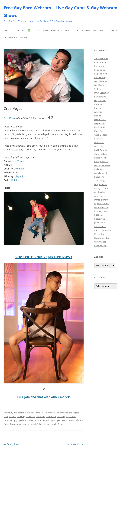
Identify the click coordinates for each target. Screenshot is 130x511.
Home (7, 30)
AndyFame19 (100, 173)
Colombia (19, 168)
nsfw (77, 420)
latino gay (55, 420)
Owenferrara (100, 241)
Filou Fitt (98, 138)
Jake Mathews (100, 66)
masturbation (67, 420)
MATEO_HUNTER (102, 165)
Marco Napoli (100, 157)
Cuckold (72, 416)
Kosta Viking (100, 77)
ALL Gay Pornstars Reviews (90, 30)
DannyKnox (11, 444)
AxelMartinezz (101, 192)
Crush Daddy (100, 96)
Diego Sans (99, 123)
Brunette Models (35, 412)
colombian (51, 416)
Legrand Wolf (100, 73)
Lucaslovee (99, 218)
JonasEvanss (100, 226)
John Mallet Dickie (55, 424)
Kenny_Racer (100, 234)
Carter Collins (100, 153)
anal (6, 416)
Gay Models (49, 412)
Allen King (99, 111)
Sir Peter (98, 89)
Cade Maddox (100, 134)
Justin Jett (98, 104)
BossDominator (101, 237)
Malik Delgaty (100, 150)
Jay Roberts (99, 127)
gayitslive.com (34, 420)
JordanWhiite (75, 444)
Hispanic (19, 176)
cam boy (21, 416)
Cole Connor (100, 62)
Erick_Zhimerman (102, 230)
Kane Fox (98, 131)
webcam (23, 424)
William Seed (100, 119)
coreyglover (99, 195)
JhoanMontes (100, 211)
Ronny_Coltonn (101, 188)
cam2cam (30, 416)
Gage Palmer (100, 100)
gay (16, 420)
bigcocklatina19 (101, 203)
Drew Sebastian (101, 92)
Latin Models (62, 412)
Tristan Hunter (101, 58)
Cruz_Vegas (9, 118)
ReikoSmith (99, 169)
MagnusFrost (100, 184)
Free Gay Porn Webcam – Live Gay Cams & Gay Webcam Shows (60, 11)
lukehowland (100, 245)
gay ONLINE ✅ (23, 30)
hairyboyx (99, 176)
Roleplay (14, 424)
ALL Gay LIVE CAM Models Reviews (53, 30)
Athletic (15, 180)
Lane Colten (100, 69)
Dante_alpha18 (101, 199)
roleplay (18, 149)
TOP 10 (114, 30)
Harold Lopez (100, 81)
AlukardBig (99, 180)
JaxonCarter (99, 222)
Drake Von (99, 142)
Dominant (8, 420)
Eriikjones (98, 215)
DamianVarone (101, 207)
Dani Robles (99, 85)
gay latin (22, 420)
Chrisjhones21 (101, 161)
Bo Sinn (97, 115)
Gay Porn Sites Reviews (15, 37)
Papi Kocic (99, 108)
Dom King (99, 146)
